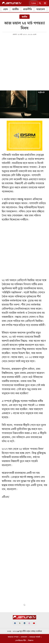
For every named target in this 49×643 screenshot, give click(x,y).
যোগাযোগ (24, 637)
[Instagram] (29, 623)
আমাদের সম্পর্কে (13, 637)
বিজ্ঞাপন (30, 640)
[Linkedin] (24, 623)
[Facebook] (15, 623)
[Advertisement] (24, 62)
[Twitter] (20, 623)
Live (34, 3)
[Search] (40, 3)
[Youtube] (34, 623)
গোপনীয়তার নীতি (20, 640)
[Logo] (12, 3)
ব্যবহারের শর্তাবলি (34, 637)
